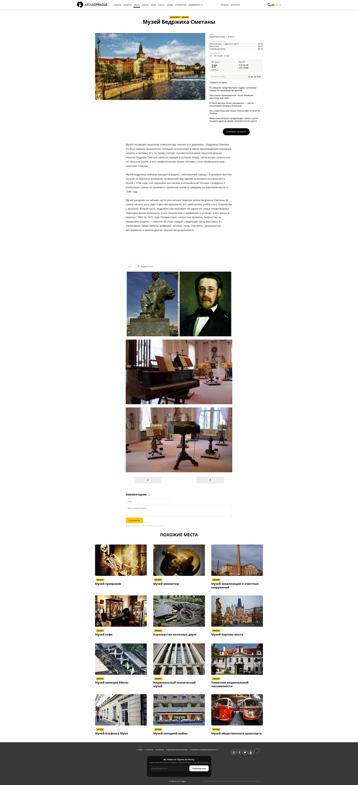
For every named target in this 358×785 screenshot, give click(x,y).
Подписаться (199, 768)
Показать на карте (236, 131)
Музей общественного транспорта (236, 733)
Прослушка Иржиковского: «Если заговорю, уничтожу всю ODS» (231, 96)
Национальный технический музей (174, 684)
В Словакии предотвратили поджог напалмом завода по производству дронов (232, 89)
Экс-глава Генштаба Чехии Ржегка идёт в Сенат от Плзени (234, 112)
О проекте (149, 750)
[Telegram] (256, 752)
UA (280, 5)
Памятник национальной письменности (229, 684)
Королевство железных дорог (175, 634)
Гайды (140, 750)
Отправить (134, 520)
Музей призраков (108, 584)
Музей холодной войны (170, 733)
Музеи (185, 17)
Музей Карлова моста (227, 634)
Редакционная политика (177, 750)
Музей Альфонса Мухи (111, 733)
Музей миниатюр (166, 584)
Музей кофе (103, 634)
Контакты (160, 750)
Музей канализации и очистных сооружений (235, 585)
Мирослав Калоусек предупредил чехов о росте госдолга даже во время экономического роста (233, 119)
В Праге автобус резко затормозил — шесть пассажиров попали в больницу (231, 104)
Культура (175, 17)
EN (276, 5)
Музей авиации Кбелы (111, 682)
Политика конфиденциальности (204, 750)
